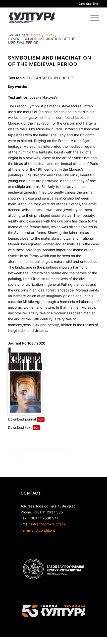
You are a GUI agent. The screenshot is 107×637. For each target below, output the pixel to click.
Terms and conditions (38, 530)
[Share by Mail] (60, 457)
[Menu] (92, 18)
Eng (95, 3)
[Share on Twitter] (30, 457)
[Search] (80, 18)
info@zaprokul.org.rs (48, 524)
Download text (20, 427)
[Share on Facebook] (15, 457)
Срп (82, 3)
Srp (88, 3)
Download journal (22, 419)
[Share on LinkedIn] (45, 457)
